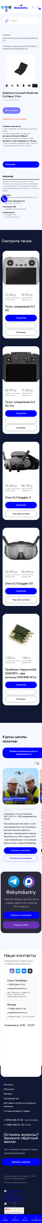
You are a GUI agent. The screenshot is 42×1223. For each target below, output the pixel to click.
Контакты (8, 1085)
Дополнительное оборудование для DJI (20, 39)
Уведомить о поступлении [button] (14, 119)
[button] (34, 7)
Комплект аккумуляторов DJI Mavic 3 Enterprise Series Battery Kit (20, 47)
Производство (11, 1098)
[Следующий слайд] (35, 68)
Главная (6, 35)
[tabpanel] (21, 200)
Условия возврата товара (17, 1111)
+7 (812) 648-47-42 (13, 1120)
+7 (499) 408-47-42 (14, 1125)
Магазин (8, 1094)
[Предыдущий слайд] (6, 68)
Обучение (9, 1089)
